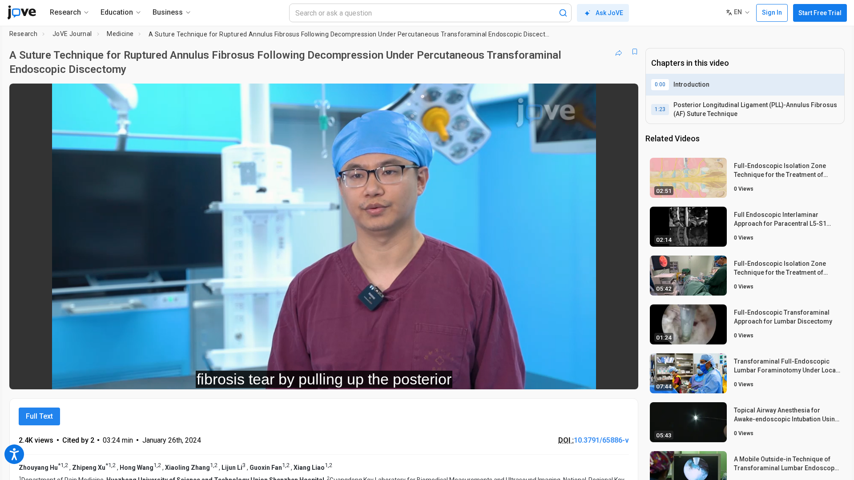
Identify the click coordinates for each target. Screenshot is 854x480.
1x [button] (585, 376)
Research (23, 33)
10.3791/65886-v (601, 440)
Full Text (39, 416)
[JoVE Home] (21, 12)
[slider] (275, 376)
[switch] (534, 376)
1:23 (660, 109)
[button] (624, 96)
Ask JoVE (609, 12)
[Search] (563, 12)
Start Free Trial (820, 12)
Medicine (120, 33)
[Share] (618, 51)
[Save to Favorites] (634, 51)
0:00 (660, 84)
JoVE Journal (72, 33)
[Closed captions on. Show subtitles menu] (603, 376)
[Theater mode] (624, 376)
